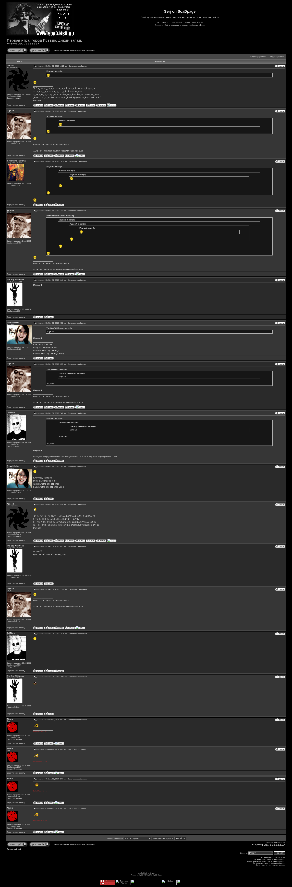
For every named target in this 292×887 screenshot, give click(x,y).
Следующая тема (276, 56)
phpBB (141, 875)
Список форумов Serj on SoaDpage (69, 50)
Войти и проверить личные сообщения (181, 25)
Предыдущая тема (258, 56)
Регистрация (197, 22)
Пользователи (176, 22)
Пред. (20, 43)
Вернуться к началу (16, 105)
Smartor (152, 873)
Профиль (159, 25)
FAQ (158, 22)
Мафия (91, 50)
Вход (202, 25)
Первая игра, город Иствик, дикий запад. (44, 40)
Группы (187, 22)
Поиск (165, 22)
